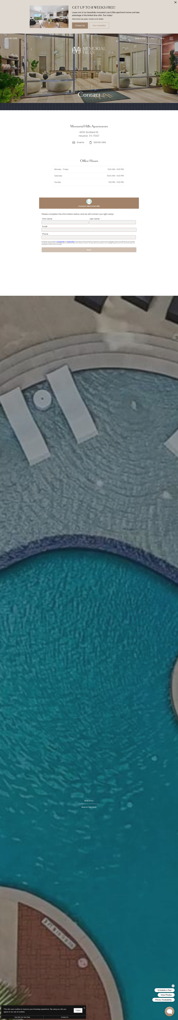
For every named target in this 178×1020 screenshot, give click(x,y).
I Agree (78, 1010)
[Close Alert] (175, 3)
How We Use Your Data (22, 1017)
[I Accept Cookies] (84, 1008)
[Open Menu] (171, 38)
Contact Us (64, 1017)
